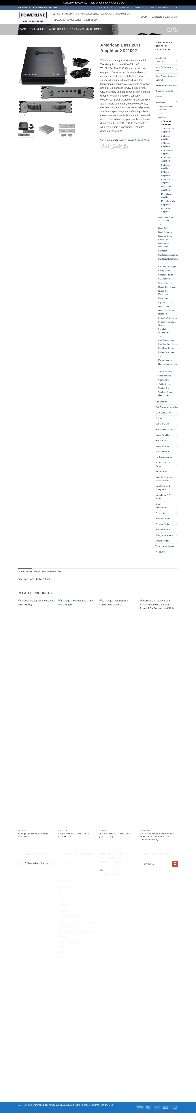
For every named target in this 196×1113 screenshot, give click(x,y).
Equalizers (163, 302)
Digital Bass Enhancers (163, 293)
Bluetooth (162, 251)
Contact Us (65, 881)
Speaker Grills (164, 376)
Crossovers (163, 283)
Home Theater (162, 451)
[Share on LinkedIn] (125, 146)
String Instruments (164, 535)
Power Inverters (165, 360)
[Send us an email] (174, 8)
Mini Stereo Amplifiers (166, 188)
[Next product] (169, 29)
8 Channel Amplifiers (165, 174)
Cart (61, 869)
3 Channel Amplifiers (165, 137)
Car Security (161, 401)
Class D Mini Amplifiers (167, 181)
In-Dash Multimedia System (166, 323)
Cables (158, 96)
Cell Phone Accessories (166, 407)
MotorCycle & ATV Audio (164, 497)
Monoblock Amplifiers (166, 195)
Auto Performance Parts (164, 69)
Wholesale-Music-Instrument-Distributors (75, 944)
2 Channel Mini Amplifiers (167, 130)
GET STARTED (106, 8)
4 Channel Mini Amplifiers (167, 152)
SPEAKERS (59, 20)
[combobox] (36, 863)
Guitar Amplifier (162, 435)
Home (22, 29)
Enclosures (163, 298)
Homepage (65, 887)
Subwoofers (163, 380)
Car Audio (37, 29)
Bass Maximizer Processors (165, 238)
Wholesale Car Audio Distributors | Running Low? (77, 924)
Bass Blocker (164, 228)
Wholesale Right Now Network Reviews (75, 934)
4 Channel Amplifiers (165, 144)
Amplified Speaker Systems (166, 108)
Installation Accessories (163, 331)
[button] (144, 17)
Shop (62, 911)
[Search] (54, 14)
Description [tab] (25, 571)
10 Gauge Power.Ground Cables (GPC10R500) (115, 835)
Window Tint (163, 388)
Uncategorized (162, 541)
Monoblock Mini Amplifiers (168, 203)
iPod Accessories (166, 340)
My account (124, 8)
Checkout (64, 875)
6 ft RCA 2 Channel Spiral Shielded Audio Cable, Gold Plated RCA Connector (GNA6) (157, 836)
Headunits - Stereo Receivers (166, 312)
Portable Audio (162, 524)
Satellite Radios (165, 371)
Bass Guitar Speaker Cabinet (165, 78)
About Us (139, 8)
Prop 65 (63, 905)
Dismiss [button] (128, 2)
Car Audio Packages (167, 266)
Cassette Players (166, 275)
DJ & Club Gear (163, 412)
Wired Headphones (164, 546)
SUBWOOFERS (123, 14)
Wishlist (63, 952)
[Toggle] (176, 60)
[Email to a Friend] (114, 146)
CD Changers (164, 279)
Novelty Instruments (161, 506)
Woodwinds (161, 552)
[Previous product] (175, 29)
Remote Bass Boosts (167, 364)
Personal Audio (162, 518)
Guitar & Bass (162, 423)
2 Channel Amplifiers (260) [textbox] (36, 863)
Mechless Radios (166, 348)
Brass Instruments (164, 91)
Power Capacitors (166, 352)
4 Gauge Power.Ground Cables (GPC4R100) (33, 835)
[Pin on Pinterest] (119, 146)
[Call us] (177, 8)
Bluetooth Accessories (166, 85)
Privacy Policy (66, 899)
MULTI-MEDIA (90, 20)
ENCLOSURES (74, 20)
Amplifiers (57, 29)
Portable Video (162, 529)
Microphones (161, 471)
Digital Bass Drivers (167, 287)
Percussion (160, 513)
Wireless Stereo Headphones (165, 393)
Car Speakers (164, 271)
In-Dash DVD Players (167, 318)
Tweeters (162, 384)
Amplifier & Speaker (160, 60)
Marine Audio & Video (162, 464)
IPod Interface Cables (168, 344)
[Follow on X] (171, 8)
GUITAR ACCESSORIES (87, 14)
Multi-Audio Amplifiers (166, 210)
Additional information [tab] (47, 571)
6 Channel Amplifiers (165, 166)
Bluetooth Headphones (168, 259)
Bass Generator (165, 232)
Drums (158, 418)
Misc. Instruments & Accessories (164, 479)
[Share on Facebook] (103, 146)
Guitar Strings (162, 446)
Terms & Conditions (157, 8)
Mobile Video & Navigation (162, 488)
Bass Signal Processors (163, 245)
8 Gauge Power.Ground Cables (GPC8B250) (73, 835)
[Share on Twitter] (108, 146)
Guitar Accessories (164, 429)
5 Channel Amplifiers (165, 159)
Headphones (163, 306)
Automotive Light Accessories (165, 219)
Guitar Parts (161, 440)
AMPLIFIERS (107, 14)
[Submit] (175, 864)
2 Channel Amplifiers (85, 29)
